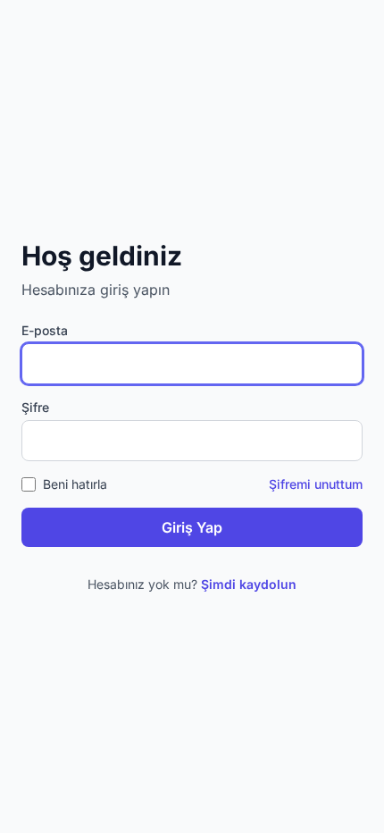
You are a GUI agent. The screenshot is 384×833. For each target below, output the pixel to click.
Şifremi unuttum (316, 484)
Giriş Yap (192, 527)
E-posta (44, 330)
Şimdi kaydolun (248, 584)
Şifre (35, 407)
